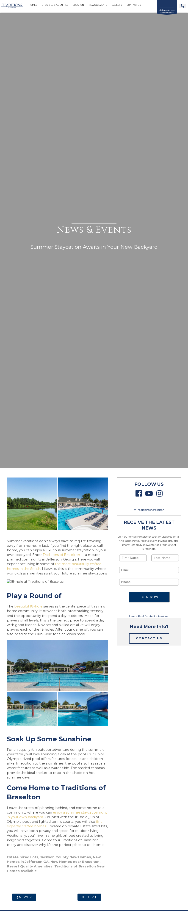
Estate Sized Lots (22, 857)
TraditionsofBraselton (150, 509)
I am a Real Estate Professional (149, 616)
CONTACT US (149, 638)
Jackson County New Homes (65, 857)
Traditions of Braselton (61, 555)
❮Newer (24, 897)
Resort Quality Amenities (30, 866)
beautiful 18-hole (28, 606)
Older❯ (89, 897)
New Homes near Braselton (75, 862)
